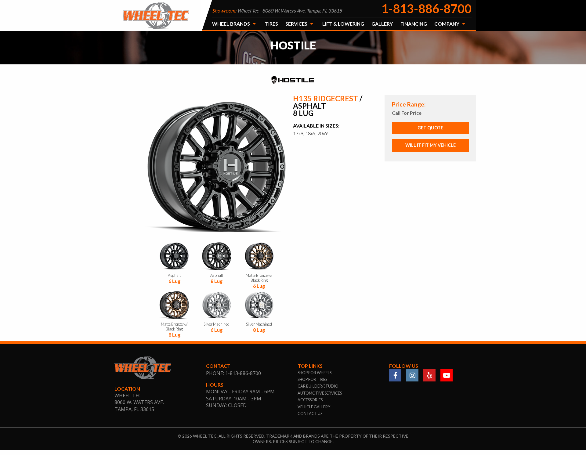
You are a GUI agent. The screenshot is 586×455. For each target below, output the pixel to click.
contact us (310, 413)
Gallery (382, 24)
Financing (413, 24)
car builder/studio (318, 386)
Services (296, 24)
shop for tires (312, 379)
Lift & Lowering (343, 24)
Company (446, 24)
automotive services (320, 393)
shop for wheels (314, 372)
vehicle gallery (314, 406)
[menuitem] (234, 23)
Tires (271, 24)
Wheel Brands (231, 24)
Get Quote (430, 127)
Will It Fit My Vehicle (430, 145)
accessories (310, 399)
